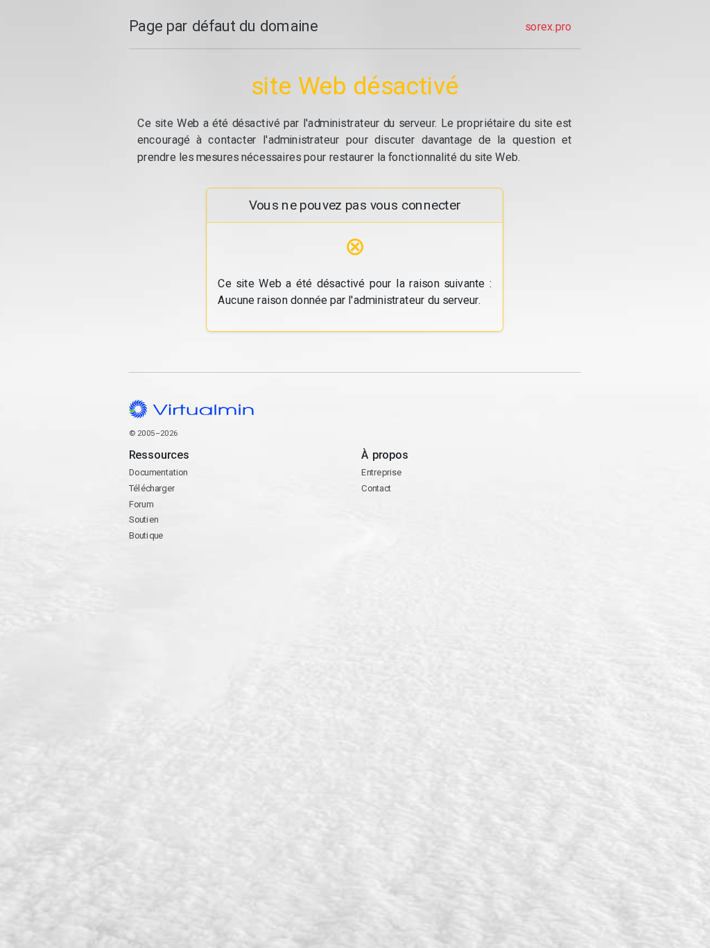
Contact (415, 532)
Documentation (158, 472)
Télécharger (152, 488)
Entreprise (382, 472)
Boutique (146, 535)
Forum (141, 504)
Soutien (144, 520)
